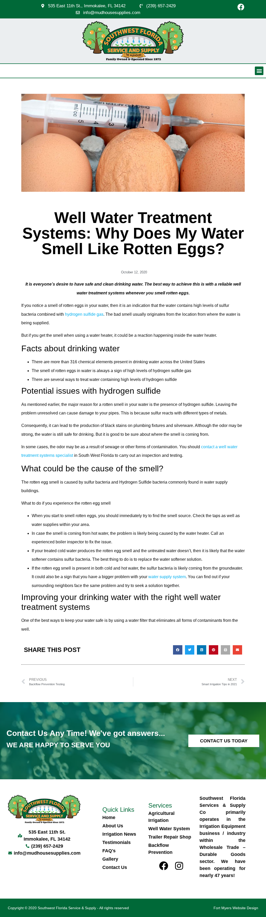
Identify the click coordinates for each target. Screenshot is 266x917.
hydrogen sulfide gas (84, 314)
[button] (259, 71)
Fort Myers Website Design (236, 908)
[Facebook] (241, 7)
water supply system (167, 577)
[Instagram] (179, 865)
